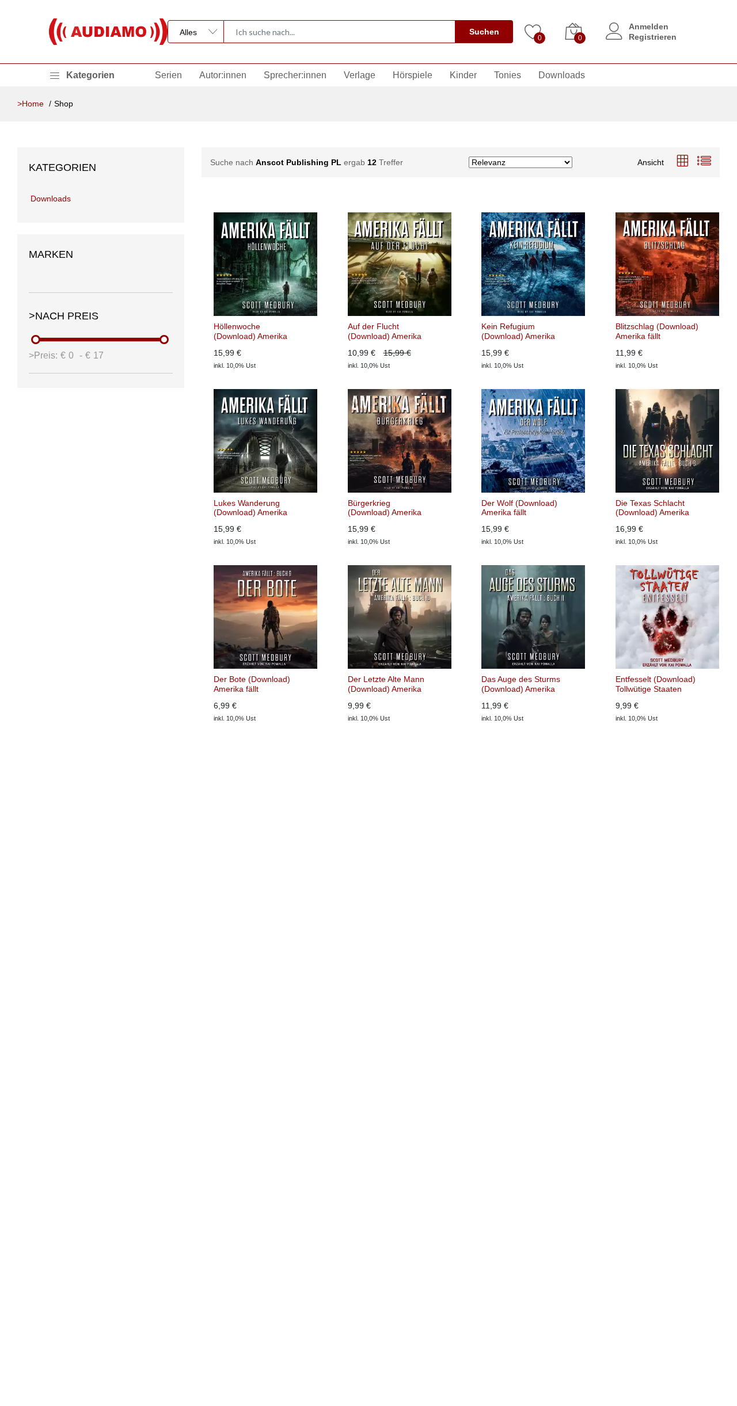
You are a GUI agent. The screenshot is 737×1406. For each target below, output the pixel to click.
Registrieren (653, 36)
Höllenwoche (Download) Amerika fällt (250, 331)
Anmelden (648, 26)
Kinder (463, 75)
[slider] (36, 339)
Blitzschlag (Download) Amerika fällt (657, 331)
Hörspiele (412, 75)
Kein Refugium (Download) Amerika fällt (518, 331)
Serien (168, 75)
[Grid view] (682, 162)
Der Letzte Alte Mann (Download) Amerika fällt (386, 684)
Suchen (484, 31)
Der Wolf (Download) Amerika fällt (519, 507)
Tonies (507, 75)
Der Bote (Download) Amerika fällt (252, 684)
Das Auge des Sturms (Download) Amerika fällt (520, 684)
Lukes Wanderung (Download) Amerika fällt (250, 508)
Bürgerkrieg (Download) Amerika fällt (384, 508)
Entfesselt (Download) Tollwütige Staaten (656, 684)
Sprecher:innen (295, 75)
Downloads (561, 75)
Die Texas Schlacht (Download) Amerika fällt (652, 508)
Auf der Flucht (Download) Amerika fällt (384, 331)
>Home (30, 103)
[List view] (704, 162)
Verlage (359, 75)
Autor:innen (222, 75)
